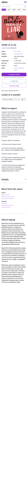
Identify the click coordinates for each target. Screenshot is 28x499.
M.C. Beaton (17, 51)
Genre (19, 9)
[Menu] (25, 2)
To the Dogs (4, 203)
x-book (24, 9)
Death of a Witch (6, 195)
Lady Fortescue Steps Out (8, 198)
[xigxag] (5, 2)
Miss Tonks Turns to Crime (8, 196)
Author (14, 9)
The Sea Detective (6, 207)
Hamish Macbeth (6, 48)
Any (4, 9)
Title (9, 9)
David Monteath (18, 54)
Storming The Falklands (7, 205)
